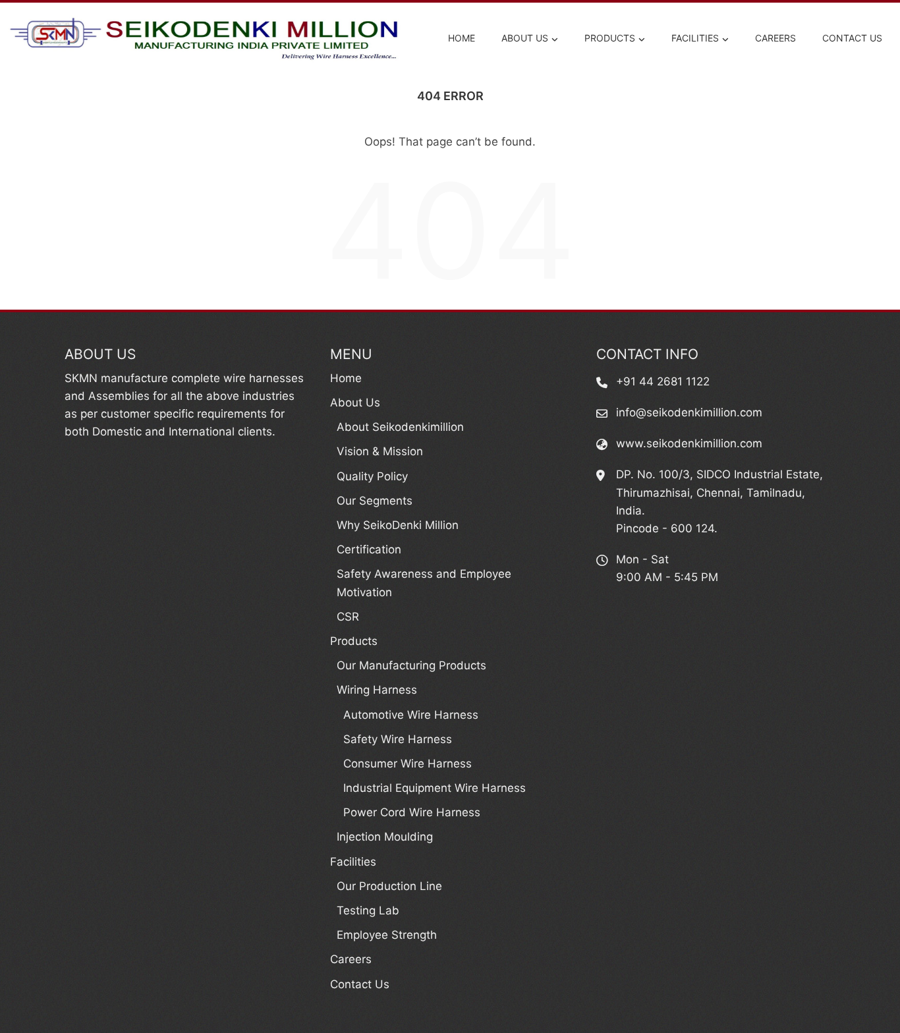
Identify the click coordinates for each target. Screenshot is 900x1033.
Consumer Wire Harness (407, 763)
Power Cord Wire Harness (411, 812)
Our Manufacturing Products (411, 665)
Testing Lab (368, 910)
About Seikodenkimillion (400, 426)
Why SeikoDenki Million (398, 525)
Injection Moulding (385, 836)
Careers (775, 37)
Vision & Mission (380, 451)
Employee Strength (387, 934)
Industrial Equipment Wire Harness (434, 788)
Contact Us (852, 37)
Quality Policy (372, 476)
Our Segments (374, 500)
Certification (369, 549)
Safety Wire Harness (397, 739)
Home (461, 37)
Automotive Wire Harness (410, 714)
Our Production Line (389, 886)
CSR (348, 616)
